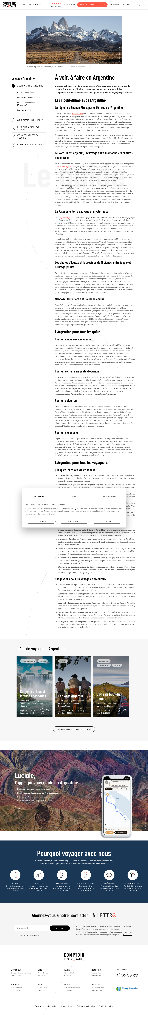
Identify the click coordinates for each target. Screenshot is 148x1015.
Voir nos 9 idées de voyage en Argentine (74, 729)
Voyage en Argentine (33, 67)
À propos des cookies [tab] (109, 496)
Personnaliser (73, 521)
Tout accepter (107, 521)
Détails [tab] (74, 496)
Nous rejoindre (53, 1006)
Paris (67, 984)
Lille (40, 969)
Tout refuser (41, 521)
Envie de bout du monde (111, 699)
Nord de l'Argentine (65, 166)
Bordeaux (16, 969)
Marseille (96, 969)
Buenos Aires (77, 113)
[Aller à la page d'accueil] (10, 5)
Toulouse (96, 984)
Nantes (15, 984)
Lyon (67, 969)
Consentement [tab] (39, 496)
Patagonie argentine (65, 217)
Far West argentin (71, 700)
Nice (40, 984)
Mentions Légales (67, 1006)
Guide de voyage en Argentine (53, 67)
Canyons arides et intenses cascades (33, 698)
